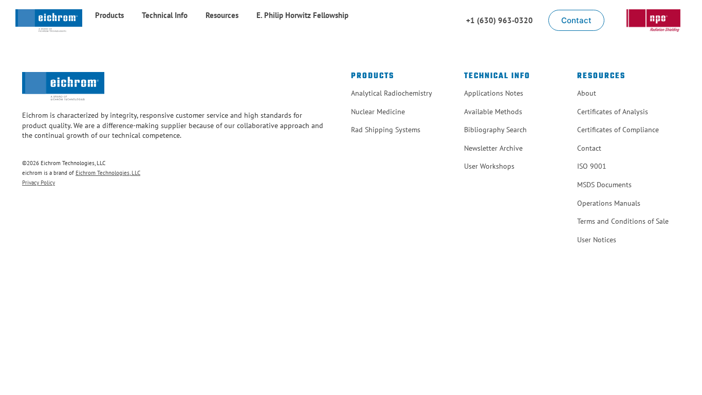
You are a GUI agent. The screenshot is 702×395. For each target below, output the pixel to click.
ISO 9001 (591, 166)
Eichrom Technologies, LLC (108, 172)
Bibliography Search (495, 129)
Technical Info (165, 15)
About (586, 93)
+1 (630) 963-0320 (499, 20)
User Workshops (489, 166)
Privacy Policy (38, 182)
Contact (589, 148)
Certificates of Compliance (618, 129)
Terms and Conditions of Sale (623, 221)
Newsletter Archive (493, 148)
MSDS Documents (604, 184)
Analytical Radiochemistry (391, 93)
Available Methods (493, 111)
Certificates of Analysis (612, 111)
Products (109, 15)
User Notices (596, 239)
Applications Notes (493, 93)
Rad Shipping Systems (385, 129)
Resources (222, 15)
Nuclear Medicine (378, 111)
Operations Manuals (608, 203)
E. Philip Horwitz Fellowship (302, 15)
